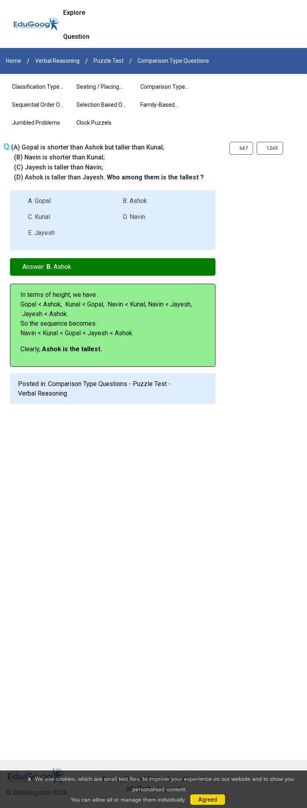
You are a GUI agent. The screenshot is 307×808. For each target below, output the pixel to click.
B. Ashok (135, 201)
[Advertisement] (153, 462)
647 (243, 148)
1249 (271, 148)
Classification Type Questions (36, 90)
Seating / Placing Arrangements (97, 90)
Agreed (207, 799)
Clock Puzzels (94, 122)
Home (13, 61)
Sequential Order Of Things (37, 107)
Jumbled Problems (36, 122)
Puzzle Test (109, 61)
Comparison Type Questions (173, 61)
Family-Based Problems (157, 107)
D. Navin (134, 217)
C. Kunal (39, 217)
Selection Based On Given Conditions (101, 107)
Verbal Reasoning (57, 61)
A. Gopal (39, 201)
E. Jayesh (41, 233)
